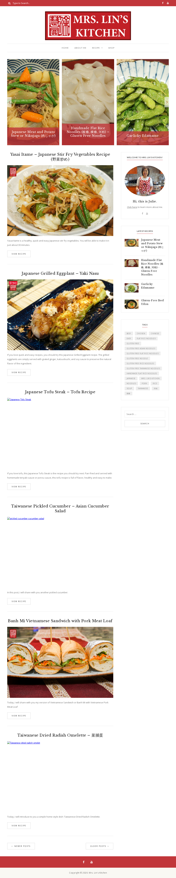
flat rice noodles (146, 338)
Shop (111, 48)
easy (129, 338)
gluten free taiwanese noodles (143, 368)
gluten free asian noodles (141, 348)
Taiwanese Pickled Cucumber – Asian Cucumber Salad (60, 508)
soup (129, 388)
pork (144, 383)
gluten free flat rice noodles (143, 353)
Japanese (131, 378)
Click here (132, 207)
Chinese (155, 333)
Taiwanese (143, 388)
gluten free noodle (137, 358)
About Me (80, 48)
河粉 (155, 388)
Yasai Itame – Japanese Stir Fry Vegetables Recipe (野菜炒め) (60, 157)
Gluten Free (133, 343)
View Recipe (19, 254)
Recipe (96, 48)
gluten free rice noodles (140, 363)
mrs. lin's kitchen (150, 378)
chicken (141, 333)
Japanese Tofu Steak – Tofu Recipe (60, 392)
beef (129, 333)
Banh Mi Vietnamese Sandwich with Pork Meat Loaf (60, 621)
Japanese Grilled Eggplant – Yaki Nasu (60, 273)
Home (65, 48)
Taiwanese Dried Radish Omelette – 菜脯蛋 (60, 735)
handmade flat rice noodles (142, 373)
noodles (131, 383)
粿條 (128, 393)
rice (155, 383)
